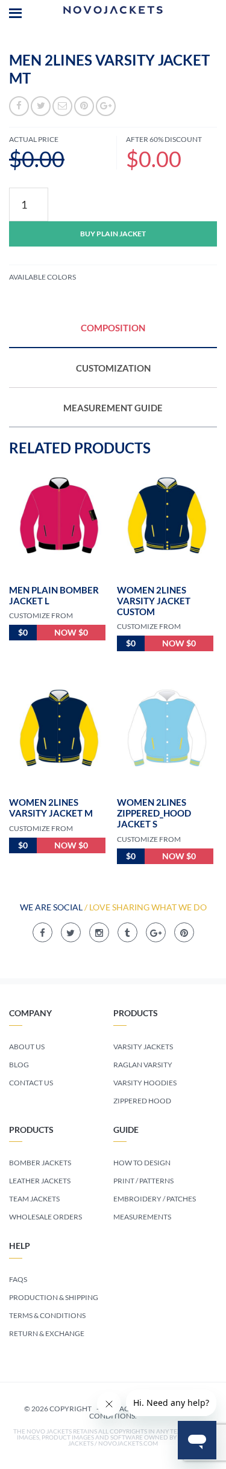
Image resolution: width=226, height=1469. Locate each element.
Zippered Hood (142, 1100)
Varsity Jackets (143, 1046)
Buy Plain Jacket (113, 233)
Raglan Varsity (142, 1064)
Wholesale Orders (45, 1216)
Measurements (142, 1216)
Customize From (41, 615)
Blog (19, 1064)
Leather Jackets (40, 1180)
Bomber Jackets (40, 1162)
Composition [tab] (113, 327)
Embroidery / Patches (154, 1198)
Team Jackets (34, 1198)
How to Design (142, 1162)
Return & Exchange (46, 1333)
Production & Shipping (53, 1297)
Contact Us (31, 1082)
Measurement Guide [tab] (113, 407)
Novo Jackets (113, 12)
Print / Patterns (143, 1180)
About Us (27, 1046)
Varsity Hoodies (145, 1082)
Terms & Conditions (47, 1315)
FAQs (18, 1279)
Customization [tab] (113, 368)
